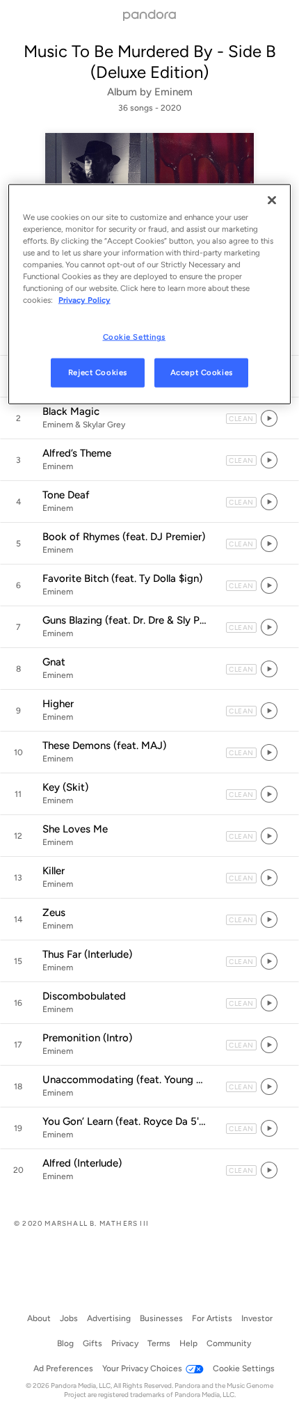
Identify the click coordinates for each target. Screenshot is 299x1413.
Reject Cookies (97, 372)
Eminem (173, 92)
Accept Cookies (201, 372)
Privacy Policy (84, 300)
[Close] (272, 199)
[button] (149, 418)
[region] (150, 293)
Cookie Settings (134, 337)
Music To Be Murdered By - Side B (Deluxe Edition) (150, 61)
